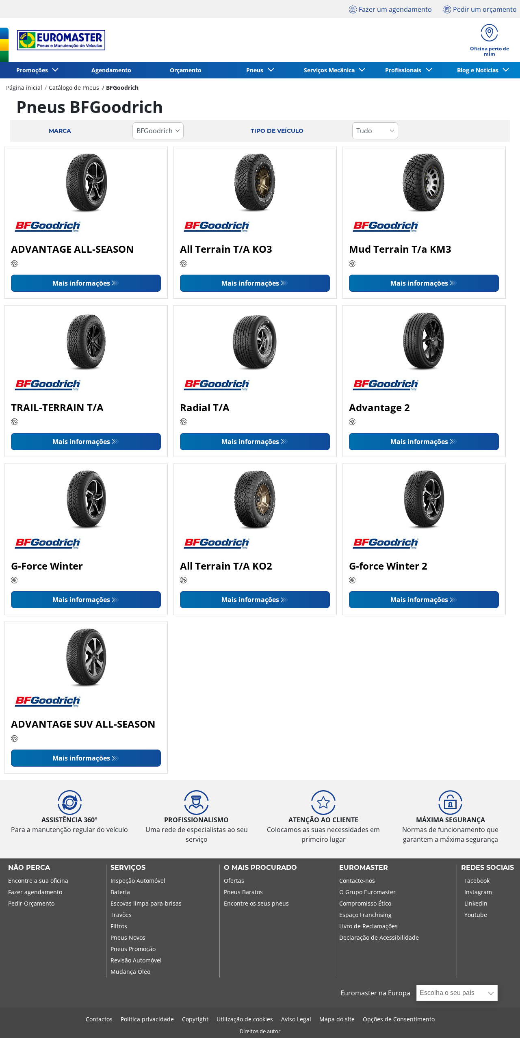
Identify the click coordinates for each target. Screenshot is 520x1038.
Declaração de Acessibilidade (379, 937)
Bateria (120, 892)
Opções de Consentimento (399, 1019)
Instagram (478, 892)
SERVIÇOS (127, 868)
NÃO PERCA (29, 868)
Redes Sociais (487, 868)
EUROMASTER (363, 868)
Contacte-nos (357, 880)
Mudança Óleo (130, 971)
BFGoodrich (122, 87)
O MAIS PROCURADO (260, 868)
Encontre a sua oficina (38, 880)
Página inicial (24, 87)
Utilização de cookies (245, 1019)
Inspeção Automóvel (137, 880)
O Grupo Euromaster (367, 892)
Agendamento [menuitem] (111, 70)
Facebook (477, 880)
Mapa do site (337, 1019)
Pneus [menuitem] (256, 70)
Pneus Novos (127, 937)
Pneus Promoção (133, 949)
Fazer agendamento (35, 892)
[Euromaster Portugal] (58, 40)
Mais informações (81, 283)
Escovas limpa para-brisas (146, 903)
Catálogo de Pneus (74, 87)
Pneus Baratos (243, 892)
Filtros (118, 926)
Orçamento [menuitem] (186, 70)
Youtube (475, 915)
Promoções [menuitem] (33, 70)
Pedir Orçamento (31, 903)
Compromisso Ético (365, 903)
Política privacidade (147, 1019)
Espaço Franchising (365, 915)
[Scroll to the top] (499, 1021)
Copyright (195, 1019)
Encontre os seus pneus (256, 903)
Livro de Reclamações (368, 926)
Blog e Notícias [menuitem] (479, 70)
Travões (121, 915)
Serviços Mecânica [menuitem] (331, 70)
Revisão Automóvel (136, 960)
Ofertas (234, 880)
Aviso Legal (296, 1019)
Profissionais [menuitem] (405, 70)
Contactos (99, 1019)
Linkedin (476, 903)
